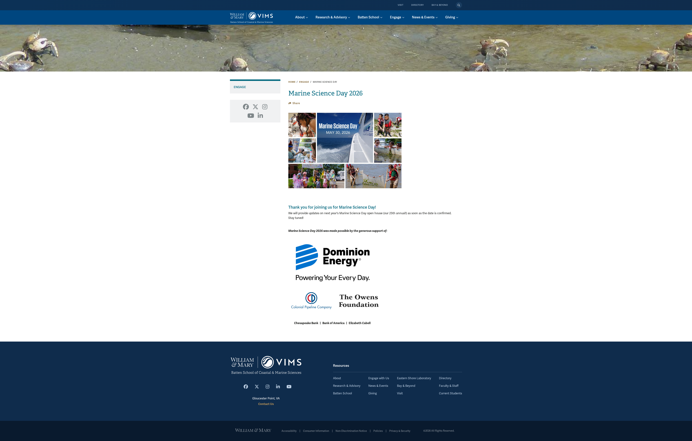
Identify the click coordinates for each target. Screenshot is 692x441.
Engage (304, 82)
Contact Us (266, 404)
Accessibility (289, 431)
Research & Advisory (346, 386)
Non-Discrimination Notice (351, 431)
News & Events (378, 386)
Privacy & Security (399, 431)
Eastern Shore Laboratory (414, 378)
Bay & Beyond (440, 5)
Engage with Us (378, 378)
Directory (417, 5)
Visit (400, 5)
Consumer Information (316, 431)
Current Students (450, 393)
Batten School (342, 393)
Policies (378, 431)
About (337, 378)
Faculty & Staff (448, 386)
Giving (372, 393)
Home (291, 82)
